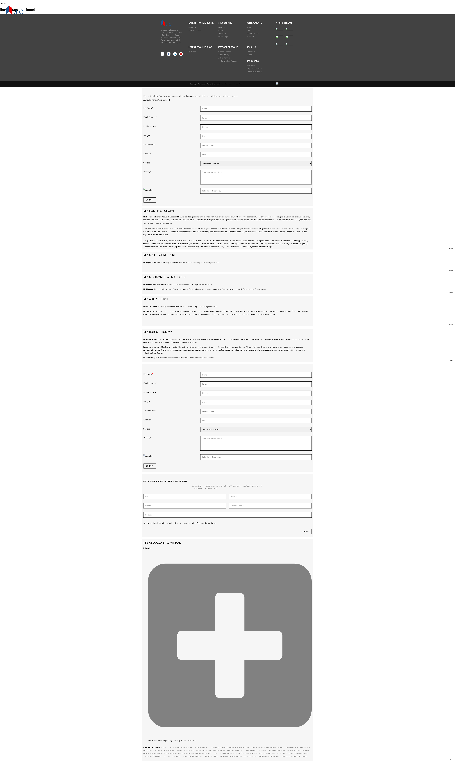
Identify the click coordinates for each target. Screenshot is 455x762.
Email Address (150, 117)
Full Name (148, 108)
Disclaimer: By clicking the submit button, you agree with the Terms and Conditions (179, 523)
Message (147, 171)
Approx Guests (150, 144)
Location (147, 154)
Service (146, 163)
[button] (427, 10)
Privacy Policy (238, 84)
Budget (146, 135)
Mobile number (150, 126)
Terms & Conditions (225, 84)
